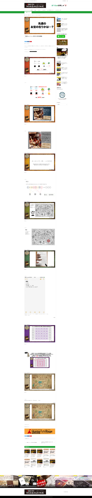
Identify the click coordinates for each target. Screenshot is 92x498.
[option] (9, 481)
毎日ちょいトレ (28, 12)
